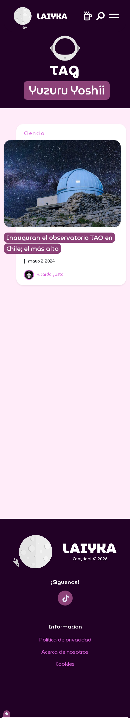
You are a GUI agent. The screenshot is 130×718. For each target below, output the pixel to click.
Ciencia (34, 133)
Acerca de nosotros (65, 652)
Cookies (65, 664)
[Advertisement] (65, 406)
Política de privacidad (65, 639)
